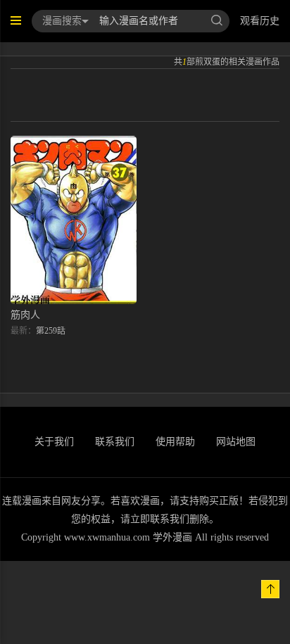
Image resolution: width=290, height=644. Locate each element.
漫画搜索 (62, 20)
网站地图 (236, 441)
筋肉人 (25, 315)
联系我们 (114, 441)
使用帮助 (175, 441)
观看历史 (259, 20)
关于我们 (54, 441)
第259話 (50, 331)
